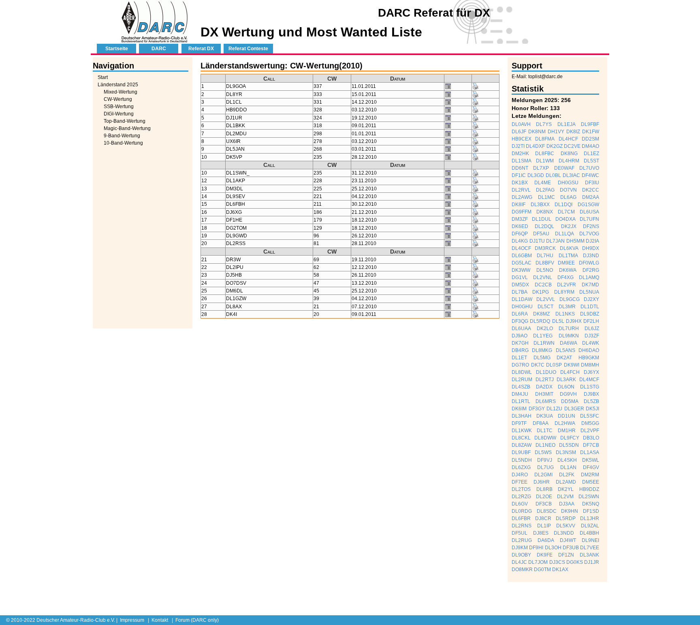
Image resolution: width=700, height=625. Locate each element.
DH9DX (590, 248)
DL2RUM (522, 379)
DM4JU (520, 394)
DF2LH (591, 321)
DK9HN (569, 511)
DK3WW (521, 270)
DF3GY (537, 409)
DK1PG (540, 292)
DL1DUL (541, 219)
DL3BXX (540, 204)
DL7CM (566, 212)
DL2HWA (565, 423)
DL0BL (553, 175)
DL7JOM (538, 562)
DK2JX (568, 226)
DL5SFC (589, 416)
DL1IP (544, 526)
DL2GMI (543, 475)
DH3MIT (544, 394)
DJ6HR (542, 482)
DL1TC (545, 430)
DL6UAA (521, 328)
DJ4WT (568, 540)
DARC (159, 48)
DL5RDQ (540, 321)
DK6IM (519, 409)
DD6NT (520, 168)
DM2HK (520, 153)
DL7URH (569, 328)
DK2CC (590, 190)
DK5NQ (590, 504)
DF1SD (591, 511)
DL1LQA (564, 234)
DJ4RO (520, 475)
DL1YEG (543, 336)
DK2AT (564, 357)
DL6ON (566, 387)
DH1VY (556, 131)
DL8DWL (522, 372)
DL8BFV (545, 263)
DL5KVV (565, 526)
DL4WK (590, 343)
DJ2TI (518, 146)
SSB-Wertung (119, 106)
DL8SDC (547, 511)
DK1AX (560, 569)
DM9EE (566, 263)
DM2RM (590, 475)
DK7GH (520, 343)
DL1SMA (521, 161)
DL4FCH (570, 372)
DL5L (558, 321)
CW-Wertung (118, 99)
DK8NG (569, 153)
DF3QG (520, 321)
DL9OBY (521, 555)
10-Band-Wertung (123, 143)
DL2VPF (589, 430)
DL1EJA (566, 124)
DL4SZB (521, 387)
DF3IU (592, 183)
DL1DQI (563, 204)
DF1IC (519, 175)
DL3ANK (589, 555)
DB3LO (591, 438)
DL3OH (553, 547)
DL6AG (568, 197)
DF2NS (591, 226)
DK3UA (544, 416)
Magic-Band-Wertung (127, 128)
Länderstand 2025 (118, 84)
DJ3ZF (592, 336)
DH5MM (575, 241)
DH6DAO (588, 350)
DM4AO (590, 146)
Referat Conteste (248, 48)
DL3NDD (564, 533)
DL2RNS (521, 526)
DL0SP (554, 365)
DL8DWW (545, 438)
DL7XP (541, 168)
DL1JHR (589, 518)
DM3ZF (520, 219)
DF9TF (519, 423)
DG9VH (568, 394)
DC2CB (543, 285)
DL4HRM (569, 161)
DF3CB (544, 504)
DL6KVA (569, 248)
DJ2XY (591, 299)
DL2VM (565, 496)
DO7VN (568, 190)
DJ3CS (557, 562)
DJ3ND (591, 255)
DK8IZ (573, 131)
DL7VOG (589, 234)
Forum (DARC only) (197, 620)
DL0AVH (521, 124)
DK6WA (567, 270)
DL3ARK (566, 379)
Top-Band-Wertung (124, 121)
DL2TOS (521, 489)
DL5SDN (569, 445)
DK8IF (518, 204)
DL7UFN (589, 219)
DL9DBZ (589, 314)
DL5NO (544, 270)
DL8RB (544, 489)
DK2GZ (554, 146)
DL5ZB (591, 401)
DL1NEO (545, 445)
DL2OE (544, 496)
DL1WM (545, 161)
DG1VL (520, 277)
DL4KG (520, 241)
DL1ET (519, 357)
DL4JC (519, 562)
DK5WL (590, 460)
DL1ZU (554, 409)
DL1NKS (565, 314)
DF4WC (590, 175)
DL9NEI (590, 540)
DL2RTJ (545, 379)
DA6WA (568, 343)
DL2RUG (522, 540)
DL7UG (545, 467)
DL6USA (589, 212)
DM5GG (590, 423)
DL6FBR (521, 518)
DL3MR (567, 306)
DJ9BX (591, 394)
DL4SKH (567, 460)
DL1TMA (568, 255)
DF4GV (591, 467)
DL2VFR (566, 285)
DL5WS (543, 452)
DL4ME (542, 183)
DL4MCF (589, 379)
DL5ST (591, 161)
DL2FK (566, 475)
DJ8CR (543, 518)
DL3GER (574, 409)
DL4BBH (589, 533)
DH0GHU (522, 306)
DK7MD (590, 285)
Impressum (132, 620)
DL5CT (545, 306)
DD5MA (569, 401)
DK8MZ (541, 314)
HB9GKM (588, 357)
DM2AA (590, 197)
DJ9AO (519, 336)
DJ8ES (540, 533)
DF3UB (571, 547)
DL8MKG (542, 350)
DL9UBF (521, 452)
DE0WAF (564, 168)
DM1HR (567, 430)
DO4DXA (565, 219)
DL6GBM (522, 255)
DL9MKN (569, 336)
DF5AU (541, 234)
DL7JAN (555, 241)
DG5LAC (521, 263)
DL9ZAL (590, 526)
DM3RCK (545, 248)
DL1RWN (544, 343)
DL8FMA (545, 139)
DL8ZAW (521, 445)
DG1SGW (588, 204)
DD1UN (566, 416)
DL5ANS (565, 350)
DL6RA (520, 314)
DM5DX (520, 285)
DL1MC (546, 197)
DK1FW (590, 131)
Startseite (116, 48)
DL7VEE (589, 547)
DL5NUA (589, 292)
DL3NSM (566, 452)
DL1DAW (522, 299)
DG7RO (520, 365)
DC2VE (572, 146)
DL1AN (568, 467)
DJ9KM (520, 547)
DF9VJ (544, 460)
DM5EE (590, 482)
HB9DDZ (589, 489)
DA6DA (546, 540)
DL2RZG (521, 496)
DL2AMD (566, 482)
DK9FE (545, 555)
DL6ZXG (521, 467)
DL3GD (535, 175)
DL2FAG (545, 190)
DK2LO (545, 328)
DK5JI (592, 409)
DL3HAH (521, 416)
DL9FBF (590, 124)
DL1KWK (522, 430)
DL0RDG (522, 511)
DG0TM (542, 569)
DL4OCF (521, 248)
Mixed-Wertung (120, 92)
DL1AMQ (589, 277)
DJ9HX (574, 321)
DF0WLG (589, 263)
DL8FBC (544, 153)
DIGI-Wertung (119, 114)
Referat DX (201, 48)
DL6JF (519, 131)
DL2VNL (542, 277)
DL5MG (542, 357)
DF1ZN (566, 555)
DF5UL (519, 533)
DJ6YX (591, 372)
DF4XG (565, 277)
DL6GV (520, 504)
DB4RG (520, 350)
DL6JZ (592, 328)
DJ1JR (591, 562)
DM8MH (590, 365)
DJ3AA (566, 504)
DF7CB (591, 445)
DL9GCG (569, 299)
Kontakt (160, 620)
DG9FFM (521, 212)
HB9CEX (521, 139)
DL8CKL (521, 438)
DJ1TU (537, 241)
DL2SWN (588, 496)
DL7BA (519, 292)
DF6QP (520, 234)
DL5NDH (522, 460)
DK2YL (566, 489)
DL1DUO (546, 372)
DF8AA (540, 423)
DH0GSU (568, 183)
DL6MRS (546, 401)
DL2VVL (545, 299)
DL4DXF (535, 146)
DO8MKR (522, 569)
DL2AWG (522, 197)
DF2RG (591, 270)
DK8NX (544, 212)
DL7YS (544, 124)
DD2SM (590, 139)
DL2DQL (544, 226)
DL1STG (589, 387)
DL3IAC (571, 175)
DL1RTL (521, 401)
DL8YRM (564, 292)
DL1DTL (589, 306)
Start (103, 77)
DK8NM (537, 131)
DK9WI (571, 365)
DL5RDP (566, 518)
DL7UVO (589, 168)
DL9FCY (569, 438)
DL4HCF (568, 139)
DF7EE (519, 482)
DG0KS (574, 562)
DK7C (537, 365)
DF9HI (536, 547)
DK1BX (520, 183)
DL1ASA (589, 452)
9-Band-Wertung (122, 136)
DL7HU (545, 255)
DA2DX (544, 387)
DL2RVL (521, 190)
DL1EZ (591, 153)
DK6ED (520, 226)
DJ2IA (592, 241)
